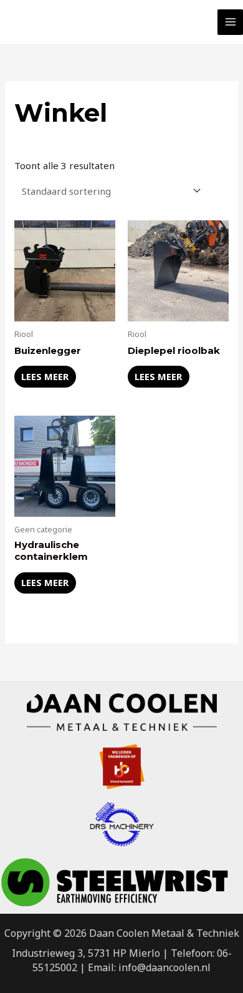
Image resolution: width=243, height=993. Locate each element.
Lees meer (45, 376)
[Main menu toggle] (230, 22)
